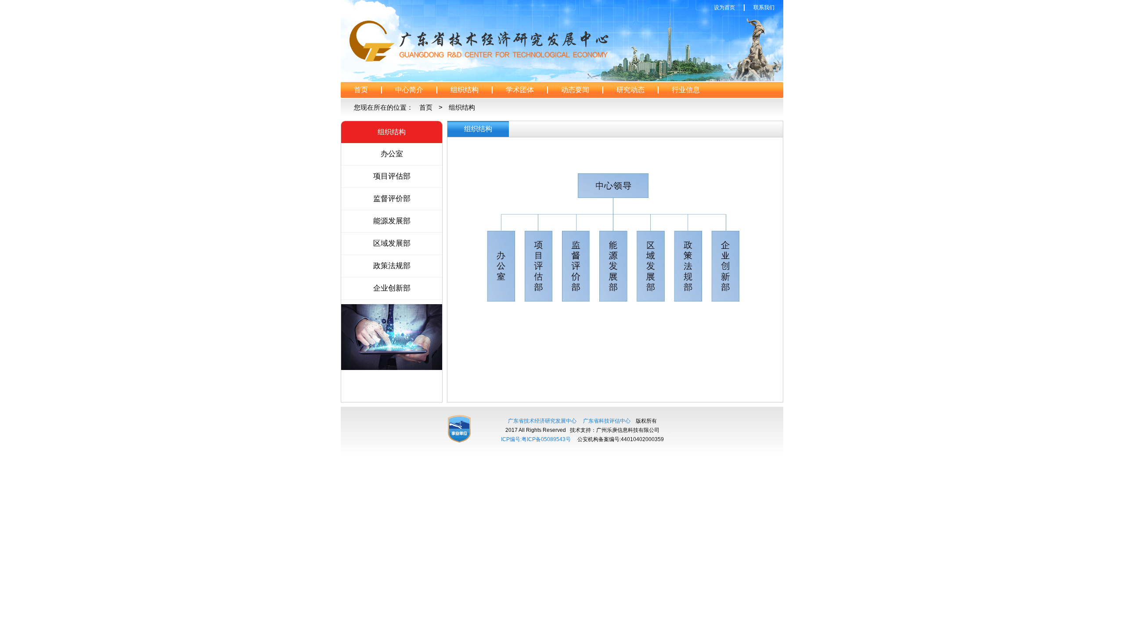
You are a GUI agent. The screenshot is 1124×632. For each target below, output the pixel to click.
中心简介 (409, 89)
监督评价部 (392, 198)
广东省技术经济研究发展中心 (542, 421)
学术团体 (520, 89)
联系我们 (764, 7)
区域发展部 (392, 243)
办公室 (392, 154)
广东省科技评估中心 (606, 421)
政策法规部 (392, 266)
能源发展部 (392, 221)
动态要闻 (575, 89)
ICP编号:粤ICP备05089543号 (536, 439)
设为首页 (724, 7)
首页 (361, 89)
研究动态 (630, 89)
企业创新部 (392, 288)
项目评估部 (392, 176)
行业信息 (686, 89)
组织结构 (464, 89)
